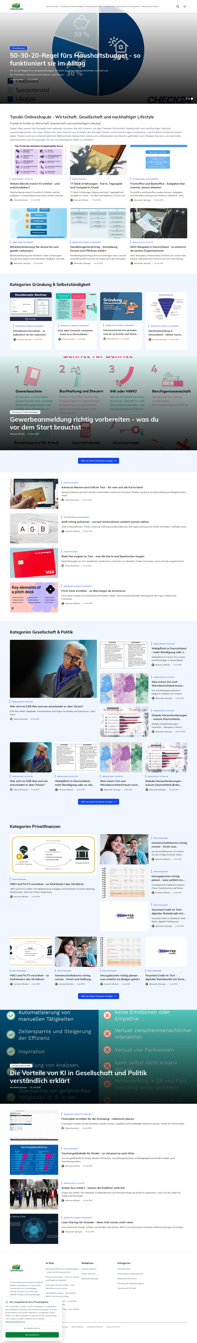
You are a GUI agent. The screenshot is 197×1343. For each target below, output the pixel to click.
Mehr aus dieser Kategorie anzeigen (97, 461)
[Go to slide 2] (189, 98)
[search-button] (177, 6)
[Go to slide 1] (186, 98)
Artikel (50, 1263)
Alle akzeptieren (32, 1335)
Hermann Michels (17, 434)
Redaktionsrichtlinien (95, 1327)
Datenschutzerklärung (15, 1321)
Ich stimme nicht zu (32, 1328)
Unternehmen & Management (128, 6)
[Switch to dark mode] (184, 6)
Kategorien (124, 1263)
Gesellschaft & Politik (93, 6)
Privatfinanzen (109, 6)
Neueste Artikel (52, 6)
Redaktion (87, 1263)
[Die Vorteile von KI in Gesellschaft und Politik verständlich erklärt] (98, 1057)
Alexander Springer (18, 1087)
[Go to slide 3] (192, 99)
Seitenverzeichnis (113, 1327)
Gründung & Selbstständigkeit (72, 6)
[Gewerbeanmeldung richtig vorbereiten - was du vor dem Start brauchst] (98, 403)
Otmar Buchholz (17, 79)
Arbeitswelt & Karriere (150, 6)
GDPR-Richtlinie (77, 1327)
